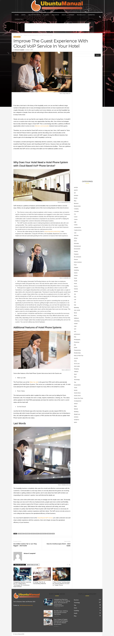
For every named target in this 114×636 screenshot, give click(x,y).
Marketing (91, 14)
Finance (76, 259)
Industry (76, 288)
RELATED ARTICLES (19, 564)
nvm (75, 331)
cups (75, 232)
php (75, 345)
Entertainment (77, 246)
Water (75, 406)
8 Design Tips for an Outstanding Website (39, 582)
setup (75, 361)
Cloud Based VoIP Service (45, 517)
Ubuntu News (77, 393)
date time (76, 235)
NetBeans (76, 318)
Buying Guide (77, 206)
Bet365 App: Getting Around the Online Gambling (61, 612)
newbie (76, 323)
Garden (76, 275)
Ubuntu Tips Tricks (34, 14)
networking (76, 321)
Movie (75, 313)
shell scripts (77, 366)
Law (75, 299)
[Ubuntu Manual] (57, 6)
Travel (75, 387)
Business (46, 14)
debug (75, 238)
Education (55, 14)
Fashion (76, 251)
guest (32, 533)
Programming (77, 350)
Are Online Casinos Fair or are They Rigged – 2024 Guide (25, 545)
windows (76, 417)
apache (76, 190)
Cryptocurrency (77, 230)
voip (53, 533)
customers (21, 533)
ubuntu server (77, 395)
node (75, 326)
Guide (75, 278)
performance (77, 334)
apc (75, 192)
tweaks (75, 390)
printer (75, 347)
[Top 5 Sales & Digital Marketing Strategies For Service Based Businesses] (48, 622)
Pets (75, 337)
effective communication (42, 126)
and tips (76, 187)
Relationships (77, 353)
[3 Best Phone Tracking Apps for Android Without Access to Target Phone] (61, 574)
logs (75, 305)
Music (75, 315)
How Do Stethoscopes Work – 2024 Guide (58, 545)
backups (76, 195)
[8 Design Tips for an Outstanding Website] (42, 574)
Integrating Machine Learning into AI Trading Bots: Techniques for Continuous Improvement (22, 584)
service (48, 533)
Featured (76, 254)
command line (77, 227)
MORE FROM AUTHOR (32, 564)
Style (75, 377)
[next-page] (69, 565)
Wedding (76, 411)
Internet (71, 14)
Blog (75, 200)
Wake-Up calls (34, 382)
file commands (77, 256)
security (76, 358)
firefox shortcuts (78, 262)
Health (64, 14)
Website (76, 409)
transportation (77, 385)
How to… (76, 286)
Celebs (75, 224)
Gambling (76, 270)
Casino (75, 219)
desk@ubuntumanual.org (26, 605)
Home (17, 14)
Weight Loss (77, 414)
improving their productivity (52, 231)
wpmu (75, 422)
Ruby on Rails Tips (78, 355)
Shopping (76, 369)
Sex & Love (77, 363)
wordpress (76, 419)
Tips (75, 382)
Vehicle (76, 403)
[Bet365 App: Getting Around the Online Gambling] (48, 613)
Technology (81, 14)
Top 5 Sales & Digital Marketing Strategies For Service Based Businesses (61, 622)
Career (75, 216)
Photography (77, 339)
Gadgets (76, 267)
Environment (77, 248)
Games (23, 14)
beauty (75, 198)
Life (75, 302)
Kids (75, 296)
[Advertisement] (57, 27)
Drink (75, 240)
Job (75, 294)
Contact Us (19, 19)
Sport (75, 374)
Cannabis (76, 211)
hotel (37, 533)
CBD (75, 222)
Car (75, 214)
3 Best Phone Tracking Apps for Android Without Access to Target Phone (61, 583)
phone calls (43, 533)
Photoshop (76, 342)
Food (75, 264)
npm (75, 329)
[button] (100, 17)
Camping (76, 208)
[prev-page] (67, 565)
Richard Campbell (19, 49)
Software (76, 371)
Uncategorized (77, 401)
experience (27, 533)
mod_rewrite (77, 310)
